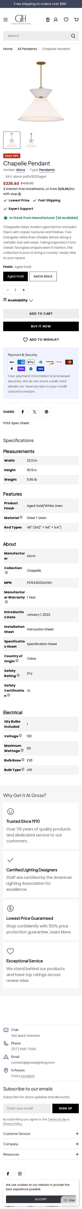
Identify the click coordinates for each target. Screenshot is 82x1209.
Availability (18, 300)
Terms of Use (57, 1119)
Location (27, 1076)
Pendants (47, 170)
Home (8, 49)
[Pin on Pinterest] (46, 412)
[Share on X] (34, 412)
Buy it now (41, 326)
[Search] (73, 36)
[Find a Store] (47, 19)
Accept (41, 1199)
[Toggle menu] (5, 19)
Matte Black (43, 276)
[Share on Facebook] (22, 412)
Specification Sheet (42, 644)
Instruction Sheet (40, 629)
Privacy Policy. (12, 1124)
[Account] (55, 19)
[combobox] (41, 36)
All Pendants (27, 49)
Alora (20, 170)
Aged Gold (15, 276)
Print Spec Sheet (16, 423)
